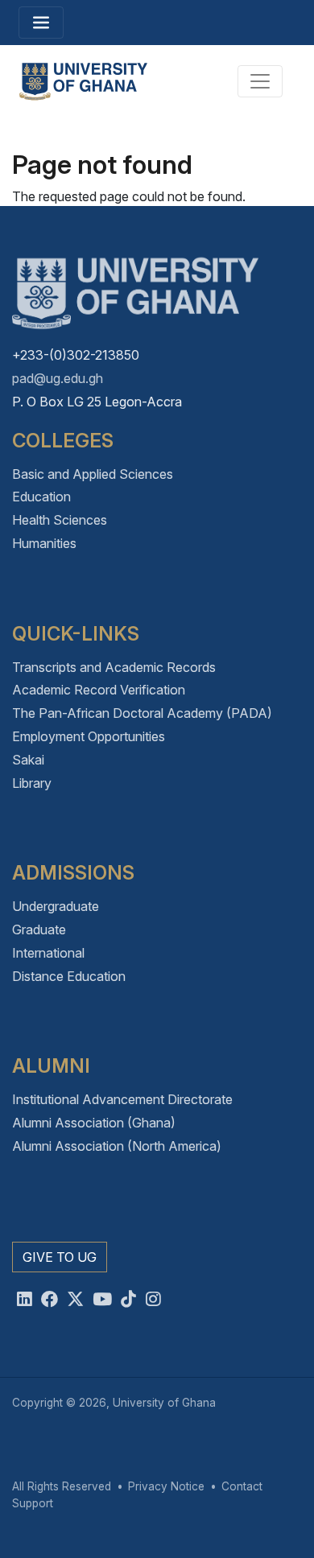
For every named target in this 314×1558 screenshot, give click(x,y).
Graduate (39, 929)
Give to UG (60, 1257)
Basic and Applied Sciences (92, 474)
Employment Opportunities (88, 736)
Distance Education (69, 976)
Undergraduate (55, 906)
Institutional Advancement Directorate (122, 1099)
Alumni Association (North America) (116, 1146)
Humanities (44, 543)
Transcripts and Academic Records (114, 667)
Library (32, 783)
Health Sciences (59, 520)
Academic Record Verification (98, 690)
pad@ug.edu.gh (57, 378)
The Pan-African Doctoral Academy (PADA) (142, 713)
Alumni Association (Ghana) (94, 1123)
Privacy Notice (166, 1486)
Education (41, 496)
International (48, 953)
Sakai (28, 760)
